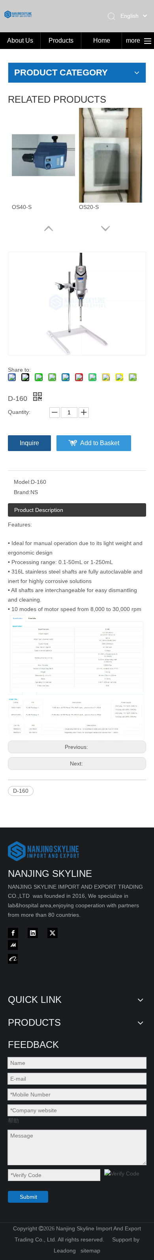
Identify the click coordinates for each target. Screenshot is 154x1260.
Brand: (22, 492)
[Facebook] (13, 933)
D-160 (20, 791)
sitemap (90, 1250)
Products (61, 40)
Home (101, 40)
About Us (20, 40)
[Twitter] (52, 933)
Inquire (29, 443)
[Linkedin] (33, 933)
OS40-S (22, 207)
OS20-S (89, 207)
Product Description (38, 510)
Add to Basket (99, 443)
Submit (28, 1197)
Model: (22, 482)
